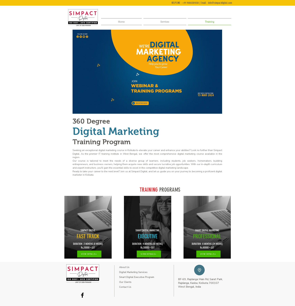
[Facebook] (82, 295)
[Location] (199, 270)
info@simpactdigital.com (220, 2)
